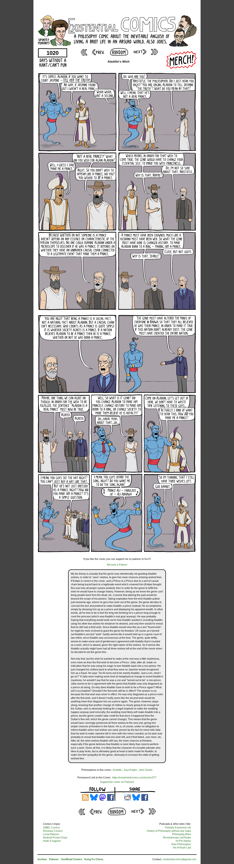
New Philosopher (181, 844)
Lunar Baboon (51, 834)
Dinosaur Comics (53, 831)
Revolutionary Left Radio (177, 837)
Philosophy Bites (181, 834)
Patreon (54, 859)
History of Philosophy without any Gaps (169, 831)
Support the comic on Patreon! (117, 782)
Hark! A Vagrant (51, 841)
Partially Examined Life (178, 827)
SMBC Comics (51, 827)
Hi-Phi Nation (183, 841)
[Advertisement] (117, 7)
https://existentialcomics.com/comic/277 (134, 777)
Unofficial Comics (71, 859)
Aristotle (117, 770)
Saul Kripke (130, 770)
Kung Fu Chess (93, 859)
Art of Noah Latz (182, 847)
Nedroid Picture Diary (55, 837)
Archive (42, 859)
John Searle (145, 770)
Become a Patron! (117, 564)
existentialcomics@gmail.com (179, 859)
